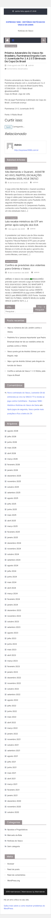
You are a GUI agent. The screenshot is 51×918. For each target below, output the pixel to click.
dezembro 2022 (14, 677)
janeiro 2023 (12, 672)
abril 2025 (11, 520)
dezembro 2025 (14, 476)
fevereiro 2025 (13, 532)
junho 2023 (12, 644)
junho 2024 (12, 577)
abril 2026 (11, 453)
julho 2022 (11, 706)
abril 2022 (11, 722)
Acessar (10, 864)
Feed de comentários (16, 875)
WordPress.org (13, 880)
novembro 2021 (14, 739)
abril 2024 (11, 588)
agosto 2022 (12, 700)
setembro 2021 (13, 750)
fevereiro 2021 (13, 790)
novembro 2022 (14, 683)
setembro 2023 (13, 627)
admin (31, 65)
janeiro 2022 (12, 734)
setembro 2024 (13, 560)
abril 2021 (11, 778)
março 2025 (12, 526)
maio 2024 (11, 582)
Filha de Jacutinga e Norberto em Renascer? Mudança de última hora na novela (11, 307)
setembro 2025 (13, 492)
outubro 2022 (13, 689)
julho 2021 (11, 762)
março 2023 (12, 661)
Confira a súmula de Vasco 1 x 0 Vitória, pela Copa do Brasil (26, 373)
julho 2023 (11, 638)
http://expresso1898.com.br (26, 150)
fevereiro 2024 (13, 599)
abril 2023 (11, 655)
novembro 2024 (14, 548)
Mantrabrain (40, 892)
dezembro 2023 (14, 610)
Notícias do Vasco (15, 841)
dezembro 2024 (14, 543)
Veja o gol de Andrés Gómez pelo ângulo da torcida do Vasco (26, 363)
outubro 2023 (13, 621)
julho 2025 (11, 504)
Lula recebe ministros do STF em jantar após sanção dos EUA (24, 223)
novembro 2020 (14, 806)
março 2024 (12, 593)
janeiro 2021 (12, 795)
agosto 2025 (12, 498)
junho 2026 (12, 442)
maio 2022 (11, 717)
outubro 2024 (13, 554)
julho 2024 (11, 571)
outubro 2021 (13, 745)
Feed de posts (13, 869)
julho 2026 (11, 436)
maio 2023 (11, 649)
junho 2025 (12, 509)
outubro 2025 (13, 487)
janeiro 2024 (12, 605)
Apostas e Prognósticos (17, 829)
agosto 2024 (12, 565)
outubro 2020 (13, 812)
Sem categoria (10, 46)
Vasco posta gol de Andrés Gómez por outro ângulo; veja (26, 353)
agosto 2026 (12, 431)
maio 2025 (11, 515)
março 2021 (12, 784)
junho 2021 (12, 767)
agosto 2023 (12, 633)
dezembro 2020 (14, 801)
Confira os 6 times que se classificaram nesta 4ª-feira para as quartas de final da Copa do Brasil (42, 307)
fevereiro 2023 (13, 666)
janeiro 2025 (12, 537)
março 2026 (12, 459)
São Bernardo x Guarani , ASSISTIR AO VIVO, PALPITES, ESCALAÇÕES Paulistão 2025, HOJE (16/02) (25, 175)
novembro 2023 (14, 616)
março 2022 (12, 728)
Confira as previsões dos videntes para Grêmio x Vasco (25, 267)
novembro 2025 (14, 481)
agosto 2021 (12, 756)
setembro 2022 (13, 694)
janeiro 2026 (12, 470)
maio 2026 (11, 448)
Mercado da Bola (14, 835)
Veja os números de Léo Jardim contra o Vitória (24, 330)
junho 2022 (12, 711)
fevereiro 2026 (13, 464)
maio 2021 (11, 773)
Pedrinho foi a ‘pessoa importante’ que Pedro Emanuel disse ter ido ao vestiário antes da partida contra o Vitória (26, 341)
